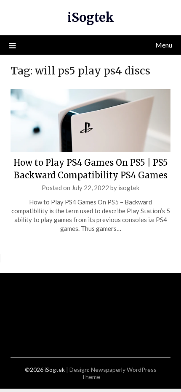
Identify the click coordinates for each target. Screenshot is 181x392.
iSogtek (90, 17)
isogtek (128, 187)
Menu (163, 45)
